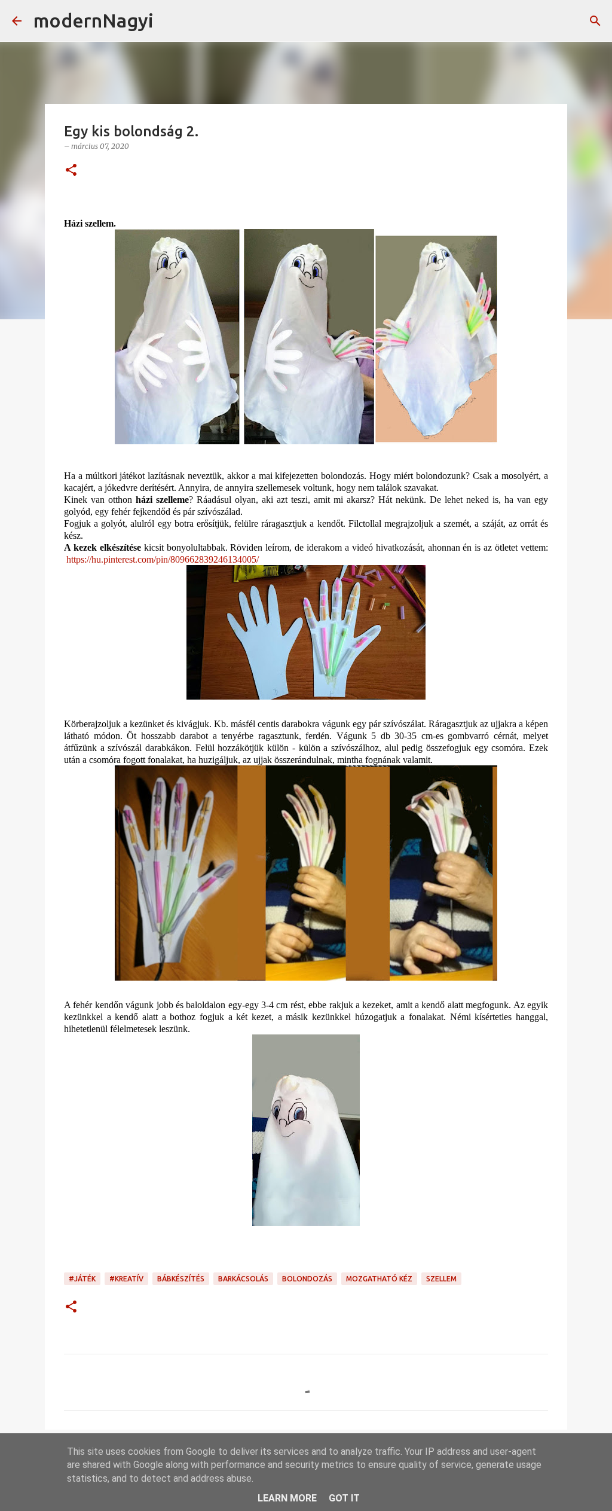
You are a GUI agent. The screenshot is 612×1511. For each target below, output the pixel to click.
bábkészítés (180, 1279)
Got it (344, 1498)
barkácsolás (243, 1279)
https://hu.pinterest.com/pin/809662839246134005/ (162, 559)
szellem (441, 1279)
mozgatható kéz (379, 1279)
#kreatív (126, 1279)
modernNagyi (93, 20)
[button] (71, 171)
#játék (82, 1279)
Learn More (287, 1498)
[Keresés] (170, 21)
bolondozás (307, 1279)
